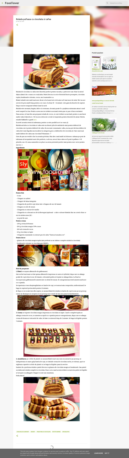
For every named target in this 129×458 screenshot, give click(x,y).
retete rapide (56, 431)
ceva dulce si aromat (23, 431)
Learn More (98, 453)
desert (33, 431)
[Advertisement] (51, 42)
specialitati (65, 431)
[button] (17, 25)
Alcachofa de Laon (97, 71)
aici (35, 120)
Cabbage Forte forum (98, 133)
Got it (107, 453)
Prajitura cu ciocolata (43, 431)
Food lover (12, 3)
